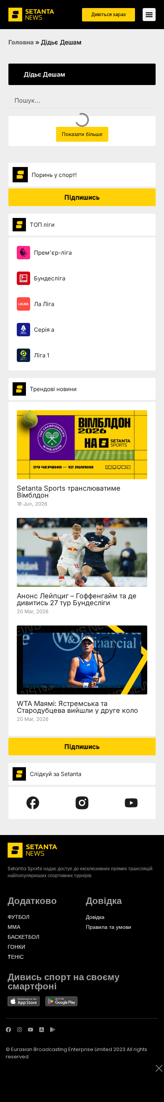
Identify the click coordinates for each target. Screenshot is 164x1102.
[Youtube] (30, 1029)
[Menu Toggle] (149, 14)
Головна (21, 42)
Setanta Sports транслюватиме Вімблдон (69, 491)
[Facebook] (8, 1029)
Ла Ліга (44, 304)
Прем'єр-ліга (53, 252)
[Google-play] (52, 1029)
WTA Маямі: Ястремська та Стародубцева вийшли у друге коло (77, 706)
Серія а (44, 329)
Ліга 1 (41, 355)
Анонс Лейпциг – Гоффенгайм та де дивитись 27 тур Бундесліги (77, 599)
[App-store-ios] (41, 1029)
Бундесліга (49, 278)
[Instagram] (19, 1029)
